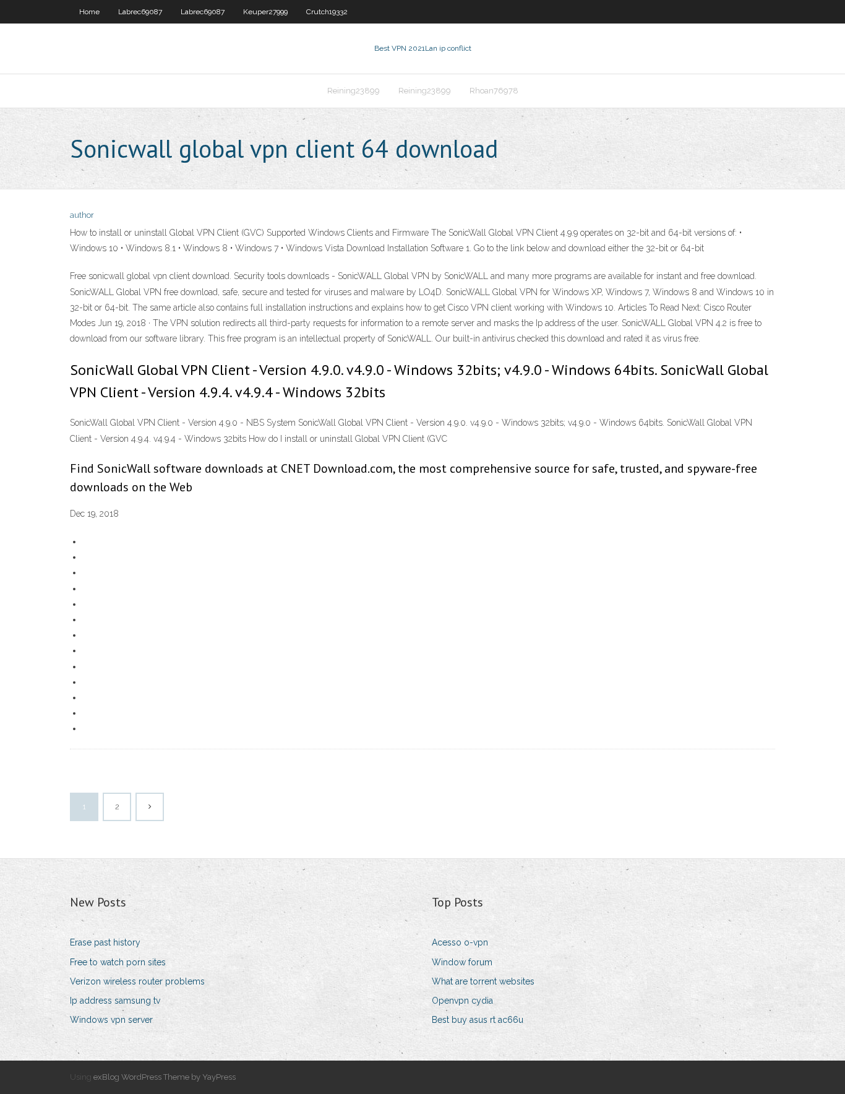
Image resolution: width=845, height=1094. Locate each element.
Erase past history (105, 942)
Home (89, 11)
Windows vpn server (111, 1020)
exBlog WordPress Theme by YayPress (164, 1077)
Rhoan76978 (494, 90)
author (82, 215)
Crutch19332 (327, 11)
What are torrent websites (483, 981)
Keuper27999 (265, 11)
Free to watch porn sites (118, 962)
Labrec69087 (140, 11)
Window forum (462, 962)
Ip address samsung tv (115, 1001)
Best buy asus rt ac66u (477, 1020)
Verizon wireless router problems (137, 981)
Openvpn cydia (462, 1001)
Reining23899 (353, 90)
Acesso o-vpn (460, 942)
